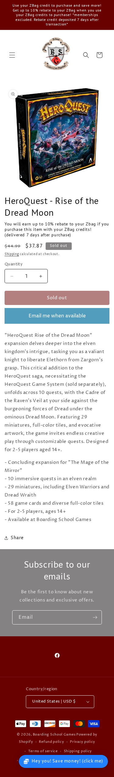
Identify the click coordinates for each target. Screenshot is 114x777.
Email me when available (57, 316)
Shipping (12, 254)
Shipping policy (78, 751)
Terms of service (43, 751)
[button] (12, 55)
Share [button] (17, 538)
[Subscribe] (95, 617)
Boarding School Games (54, 734)
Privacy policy (82, 741)
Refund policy (51, 741)
